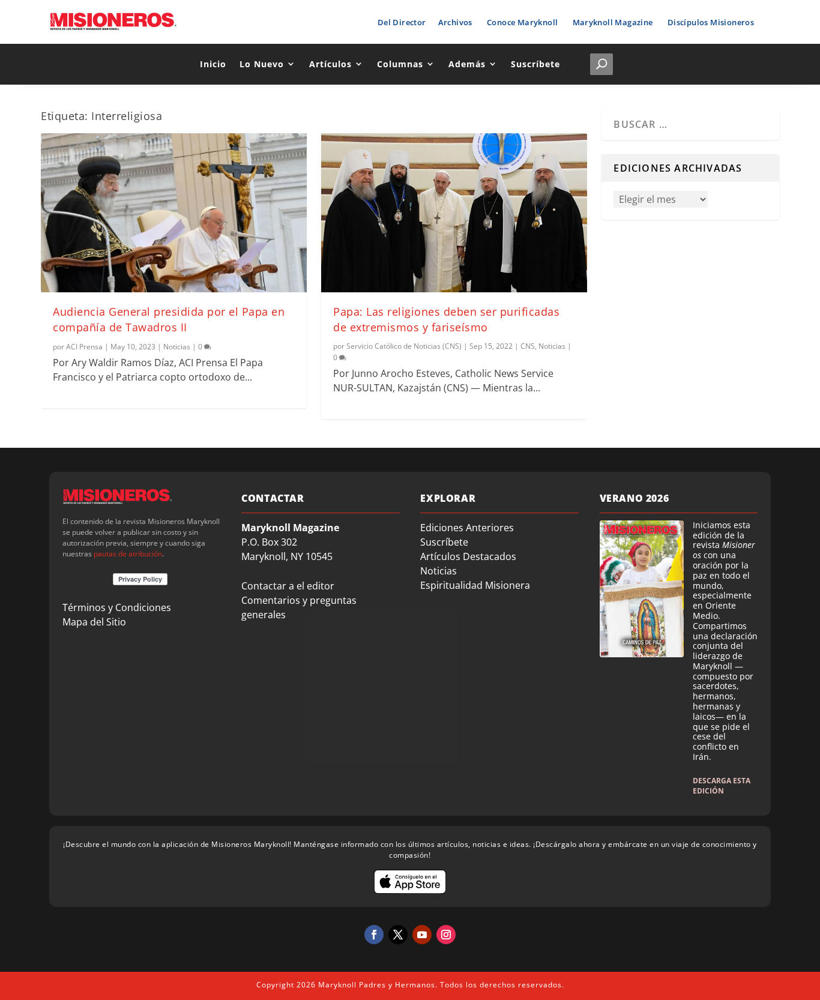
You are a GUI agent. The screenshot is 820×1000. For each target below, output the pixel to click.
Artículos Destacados (468, 556)
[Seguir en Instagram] (446, 934)
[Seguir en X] (398, 934)
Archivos (455, 22)
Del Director (402, 22)
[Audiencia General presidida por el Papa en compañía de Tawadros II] (174, 213)
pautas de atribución (128, 554)
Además (467, 64)
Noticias (176, 347)
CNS (527, 346)
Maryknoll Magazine (613, 22)
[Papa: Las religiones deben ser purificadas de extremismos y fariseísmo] (454, 213)
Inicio (213, 64)
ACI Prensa (84, 347)
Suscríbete (535, 64)
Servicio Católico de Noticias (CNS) (404, 346)
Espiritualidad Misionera (475, 585)
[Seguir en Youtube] (422, 934)
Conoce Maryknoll (522, 22)
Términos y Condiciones (116, 607)
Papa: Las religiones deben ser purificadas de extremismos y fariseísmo (446, 319)
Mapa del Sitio (94, 621)
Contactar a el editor (287, 585)
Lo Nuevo (262, 64)
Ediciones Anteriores (467, 527)
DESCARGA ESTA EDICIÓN (721, 786)
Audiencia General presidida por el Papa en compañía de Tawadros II (169, 319)
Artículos (330, 64)
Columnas (400, 64)
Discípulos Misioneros (711, 22)
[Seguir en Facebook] (374, 934)
